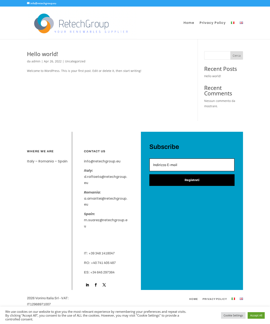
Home (189, 23)
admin (35, 61)
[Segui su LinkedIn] (87, 284)
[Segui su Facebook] (95, 284)
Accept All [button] (256, 315)
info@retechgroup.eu (102, 161)
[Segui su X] (104, 284)
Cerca (237, 56)
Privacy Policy (213, 23)
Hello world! (42, 54)
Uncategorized (75, 61)
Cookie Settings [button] (233, 315)
